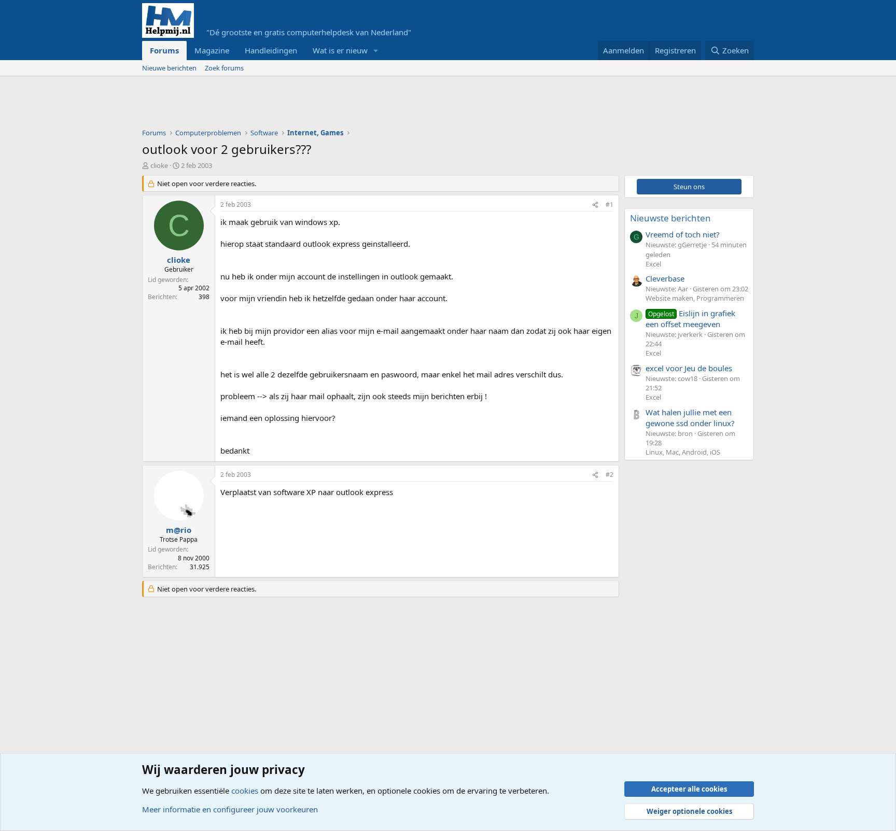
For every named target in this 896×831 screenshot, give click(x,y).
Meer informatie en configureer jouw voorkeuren (230, 809)
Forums (164, 50)
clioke (159, 165)
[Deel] (595, 205)
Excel (653, 264)
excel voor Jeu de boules (689, 368)
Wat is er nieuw (340, 50)
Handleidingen (271, 50)
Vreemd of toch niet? (683, 234)
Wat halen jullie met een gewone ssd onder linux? (690, 417)
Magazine (211, 50)
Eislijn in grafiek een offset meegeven (690, 318)
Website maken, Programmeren (695, 298)
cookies (244, 790)
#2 (609, 474)
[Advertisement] (331, 104)
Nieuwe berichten (169, 68)
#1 (609, 204)
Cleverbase (665, 278)
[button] (376, 50)
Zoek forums (224, 68)
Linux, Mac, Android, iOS (683, 452)
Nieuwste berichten (670, 218)
